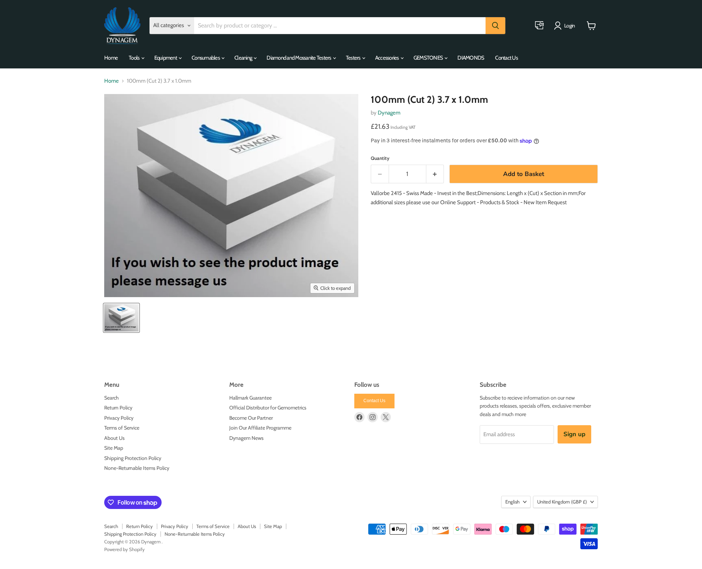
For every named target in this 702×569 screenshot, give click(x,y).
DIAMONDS (470, 58)
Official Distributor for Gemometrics (267, 407)
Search (111, 397)
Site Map (113, 448)
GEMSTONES (429, 58)
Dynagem (389, 112)
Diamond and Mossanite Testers (299, 58)
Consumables (206, 58)
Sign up (574, 434)
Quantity (380, 158)
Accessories (387, 58)
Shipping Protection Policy (132, 458)
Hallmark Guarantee (250, 397)
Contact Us (506, 58)
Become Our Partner (251, 418)
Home (111, 58)
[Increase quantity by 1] (435, 174)
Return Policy (118, 407)
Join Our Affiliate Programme (260, 427)
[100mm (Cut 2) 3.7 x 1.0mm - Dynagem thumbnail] (121, 317)
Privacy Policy (118, 418)
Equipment (166, 58)
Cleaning (243, 58)
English (512, 502)
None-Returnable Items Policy (136, 468)
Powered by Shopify (124, 549)
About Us (114, 438)
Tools (134, 58)
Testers (353, 58)
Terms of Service (121, 427)
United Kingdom (562, 502)
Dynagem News (246, 438)
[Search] (495, 25)
